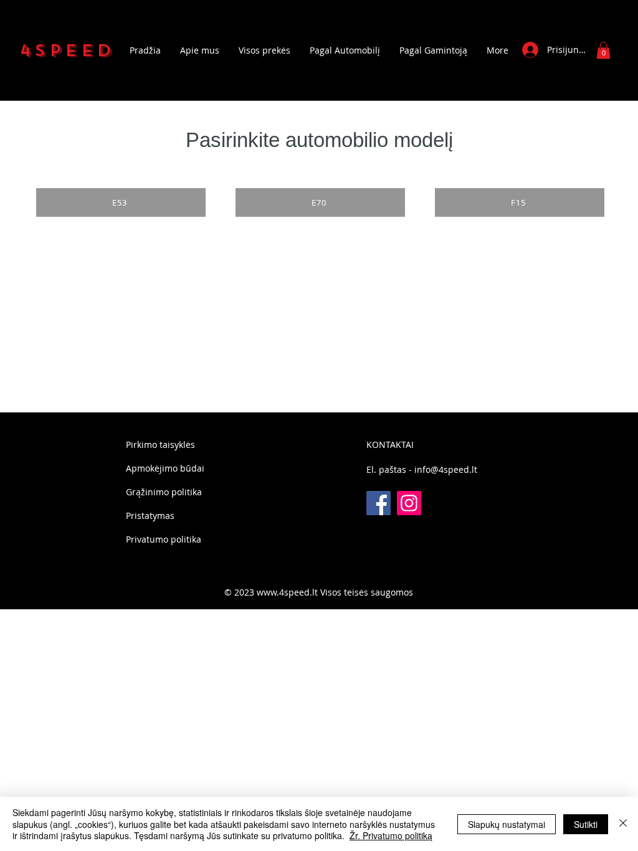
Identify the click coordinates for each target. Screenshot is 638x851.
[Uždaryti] (623, 824)
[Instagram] (409, 503)
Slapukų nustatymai (506, 824)
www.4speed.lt (287, 592)
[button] (603, 50)
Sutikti (586, 824)
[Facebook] (378, 503)
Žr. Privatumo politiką (391, 835)
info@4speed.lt (445, 469)
